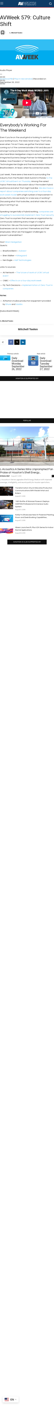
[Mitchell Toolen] (9, 330)
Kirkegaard (21, 256)
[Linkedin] (23, 342)
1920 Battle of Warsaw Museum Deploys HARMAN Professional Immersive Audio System (32, 504)
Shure (8, 304)
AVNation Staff (4, 476)
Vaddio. (19, 304)
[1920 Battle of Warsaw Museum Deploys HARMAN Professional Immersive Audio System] (6, 504)
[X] (17, 342)
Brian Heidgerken (13, 242)
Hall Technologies (22, 260)
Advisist (22, 251)
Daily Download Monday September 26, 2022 (18, 364)
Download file (6, 79)
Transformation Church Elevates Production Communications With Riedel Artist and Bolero (33, 490)
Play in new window (23, 79)
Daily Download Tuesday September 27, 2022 (46, 364)
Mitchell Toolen (16, 33)
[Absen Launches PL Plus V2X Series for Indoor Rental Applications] (6, 530)
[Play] (1, 74)
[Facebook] (11, 342)
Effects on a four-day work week (25, 281)
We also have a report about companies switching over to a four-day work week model (26, 191)
